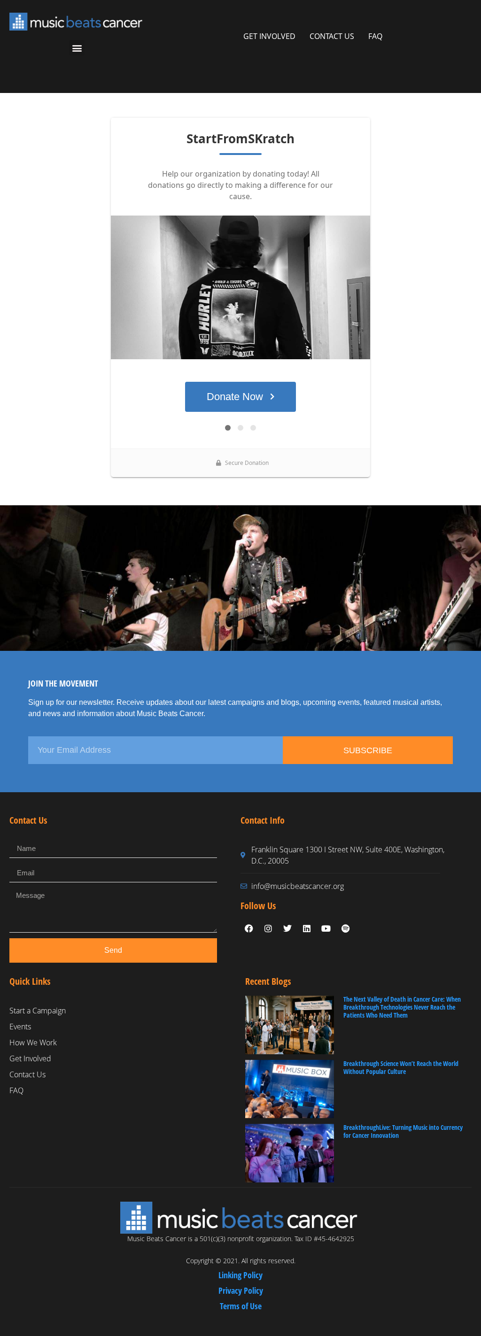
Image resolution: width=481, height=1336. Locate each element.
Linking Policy (240, 1275)
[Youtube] (326, 928)
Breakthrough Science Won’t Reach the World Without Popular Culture (400, 1067)
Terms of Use (241, 1306)
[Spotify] (345, 928)
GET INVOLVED (269, 36)
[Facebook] (248, 928)
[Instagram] (268, 928)
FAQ (375, 36)
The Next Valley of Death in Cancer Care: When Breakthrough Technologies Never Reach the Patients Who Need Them (402, 1007)
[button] (77, 47)
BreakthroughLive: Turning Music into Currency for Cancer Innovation (403, 1131)
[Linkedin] (306, 928)
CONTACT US (332, 36)
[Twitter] (287, 928)
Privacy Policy (240, 1290)
